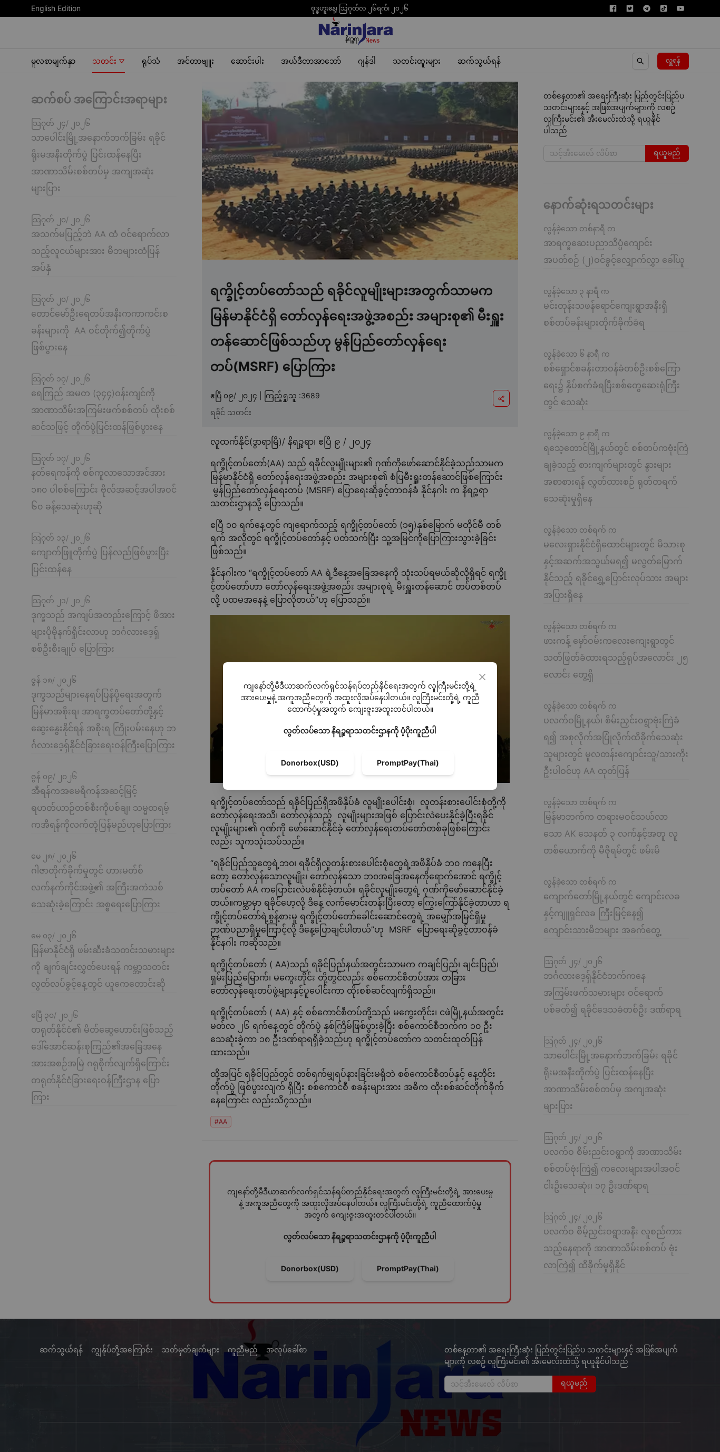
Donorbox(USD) (310, 762)
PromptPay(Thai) (408, 762)
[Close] (482, 677)
